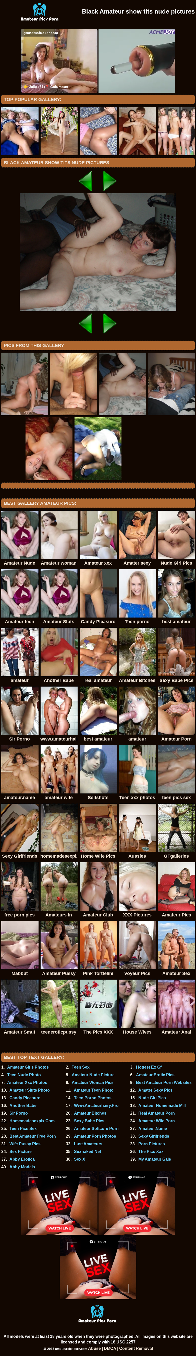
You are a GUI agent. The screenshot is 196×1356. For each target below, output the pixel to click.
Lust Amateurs (88, 1144)
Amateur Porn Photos (95, 1136)
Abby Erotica (22, 1159)
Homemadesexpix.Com (32, 1121)
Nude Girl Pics (152, 1098)
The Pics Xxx (151, 1151)
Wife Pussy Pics (25, 1144)
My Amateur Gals (154, 1159)
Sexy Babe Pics (89, 1121)
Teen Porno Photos (93, 1098)
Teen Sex (81, 1067)
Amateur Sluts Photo (29, 1090)
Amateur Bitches (90, 1113)
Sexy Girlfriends (153, 1136)
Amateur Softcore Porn (96, 1128)
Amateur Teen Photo (94, 1090)
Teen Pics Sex (23, 1128)
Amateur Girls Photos (28, 1067)
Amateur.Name (152, 1128)
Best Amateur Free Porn (32, 1136)
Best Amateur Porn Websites (164, 1082)
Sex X (79, 1159)
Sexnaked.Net (87, 1151)
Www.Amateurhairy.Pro (96, 1105)
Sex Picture (20, 1151)
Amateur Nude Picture (93, 1075)
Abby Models (22, 1167)
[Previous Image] (86, 192)
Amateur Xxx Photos (27, 1082)
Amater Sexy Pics (155, 1090)
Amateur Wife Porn (156, 1121)
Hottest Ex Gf (149, 1067)
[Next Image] (110, 192)
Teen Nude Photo (24, 1075)
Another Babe (22, 1105)
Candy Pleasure (24, 1098)
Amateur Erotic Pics (155, 1075)
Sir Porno (18, 1113)
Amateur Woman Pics (93, 1082)
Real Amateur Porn (156, 1113)
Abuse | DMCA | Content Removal (120, 1348)
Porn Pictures (151, 1144)
